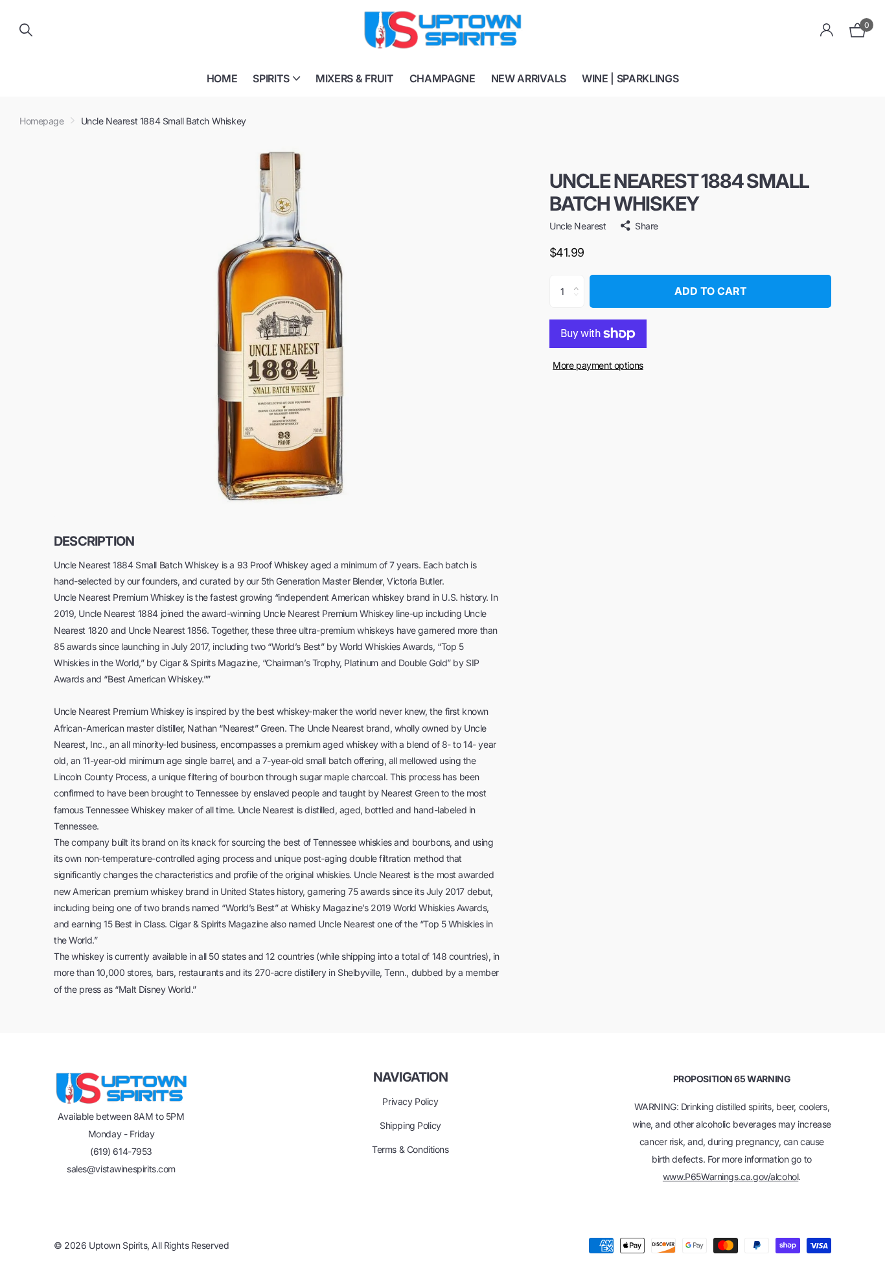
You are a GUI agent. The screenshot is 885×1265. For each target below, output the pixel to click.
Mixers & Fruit (355, 78)
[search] (25, 30)
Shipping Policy (410, 1125)
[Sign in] (827, 30)
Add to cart (710, 290)
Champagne (442, 78)
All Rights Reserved (190, 1245)
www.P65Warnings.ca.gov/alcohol (730, 1176)
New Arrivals (528, 78)
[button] (579, 280)
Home (222, 78)
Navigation (410, 1077)
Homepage (41, 120)
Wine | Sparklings (630, 78)
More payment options (598, 365)
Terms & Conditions (410, 1149)
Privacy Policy (410, 1101)
